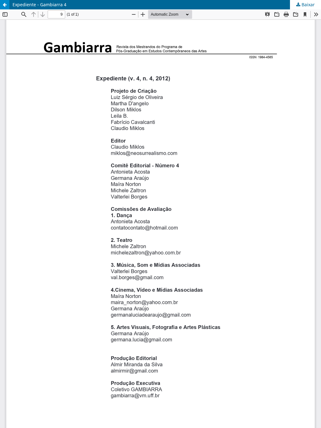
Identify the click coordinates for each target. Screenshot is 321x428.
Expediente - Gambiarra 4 (39, 5)
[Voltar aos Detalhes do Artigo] (4, 4)
